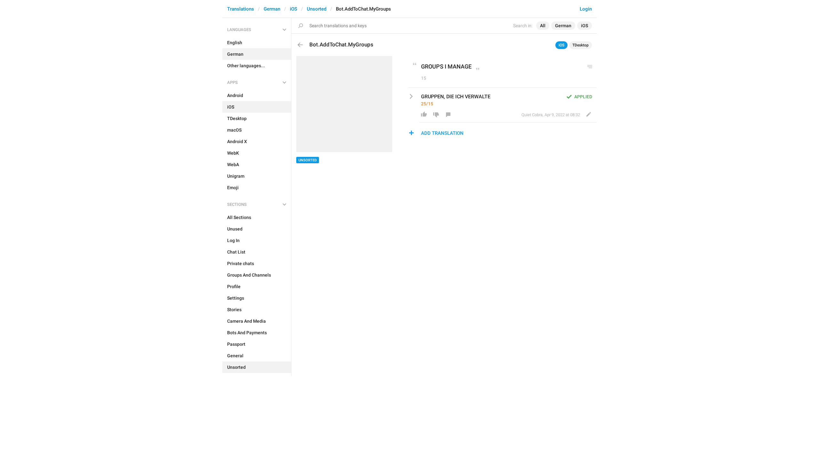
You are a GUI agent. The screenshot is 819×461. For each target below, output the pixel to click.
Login (586, 9)
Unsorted (316, 9)
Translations (240, 9)
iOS (293, 9)
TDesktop (580, 45)
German (272, 9)
